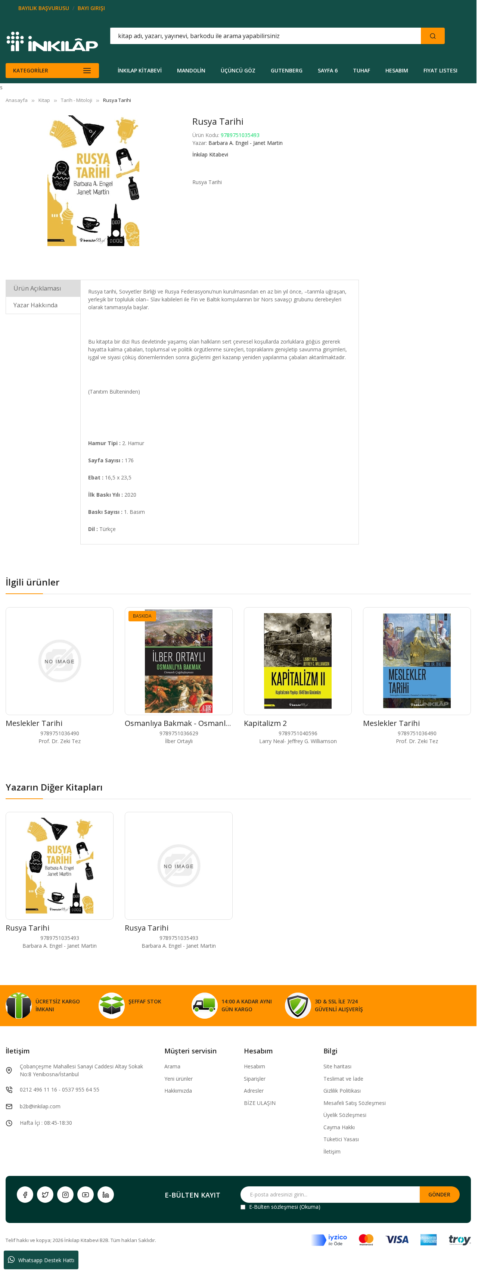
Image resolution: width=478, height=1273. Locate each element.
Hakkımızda (178, 1090)
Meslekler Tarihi (34, 723)
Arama (172, 1066)
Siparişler (255, 1078)
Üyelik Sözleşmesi (344, 1114)
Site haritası (337, 1066)
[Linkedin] (105, 1194)
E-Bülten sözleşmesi (273, 1206)
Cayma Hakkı (339, 1127)
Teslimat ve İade (343, 1078)
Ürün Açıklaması (37, 288)
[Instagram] (65, 1194)
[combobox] (232, 36)
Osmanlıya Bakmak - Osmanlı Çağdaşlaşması (203, 723)
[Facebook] (25, 1194)
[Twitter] (45, 1194)
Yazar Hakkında (35, 305)
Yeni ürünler (178, 1078)
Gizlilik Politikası (342, 1090)
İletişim (332, 1151)
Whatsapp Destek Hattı (46, 1260)
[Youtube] (85, 1194)
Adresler (254, 1090)
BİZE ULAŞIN (260, 1102)
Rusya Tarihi (27, 928)
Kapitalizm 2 (265, 723)
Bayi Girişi (91, 8)
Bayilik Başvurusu (43, 8)
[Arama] (433, 36)
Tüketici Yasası (341, 1139)
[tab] (43, 288)
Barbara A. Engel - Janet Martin (245, 142)
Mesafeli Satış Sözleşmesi (354, 1102)
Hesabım (254, 1066)
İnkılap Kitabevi (210, 154)
